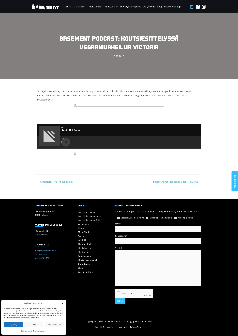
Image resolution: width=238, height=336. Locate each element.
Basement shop (85, 272)
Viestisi (118, 248)
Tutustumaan (84, 256)
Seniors (81, 236)
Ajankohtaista (84, 248)
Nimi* (118, 223)
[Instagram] (204, 7)
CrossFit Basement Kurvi (89, 216)
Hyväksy (13, 324)
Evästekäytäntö (26, 331)
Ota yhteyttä (84, 264)
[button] (62, 303)
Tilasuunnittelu (85, 244)
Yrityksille (82, 240)
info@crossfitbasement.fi (46, 250)
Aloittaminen (84, 252)
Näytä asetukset (54, 324)
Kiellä (34, 324)
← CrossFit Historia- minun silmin (55, 181)
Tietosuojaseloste (39, 331)
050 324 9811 (41, 254)
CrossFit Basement (87, 212)
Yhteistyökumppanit (87, 260)
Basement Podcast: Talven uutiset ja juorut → (177, 181)
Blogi (80, 268)
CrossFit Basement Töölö (89, 220)
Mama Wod (83, 232)
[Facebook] (198, 7)
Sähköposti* (121, 236)
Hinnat (81, 228)
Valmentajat (83, 224)
